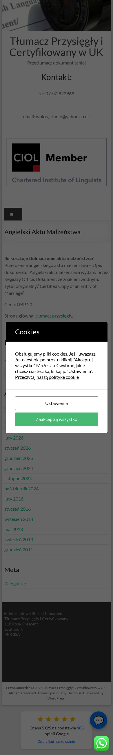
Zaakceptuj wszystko (56, 419)
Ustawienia (56, 403)
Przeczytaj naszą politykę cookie (47, 377)
